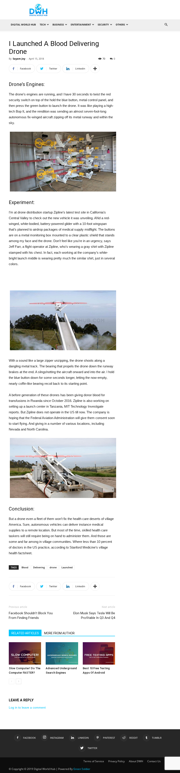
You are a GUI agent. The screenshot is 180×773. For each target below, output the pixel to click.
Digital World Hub (23, 24)
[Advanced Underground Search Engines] (62, 653)
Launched (67, 567)
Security (103, 24)
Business (58, 24)
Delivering (39, 567)
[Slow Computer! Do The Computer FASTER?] (25, 653)
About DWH (136, 761)
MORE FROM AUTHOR (59, 633)
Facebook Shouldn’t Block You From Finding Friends (31, 615)
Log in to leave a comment (27, 707)
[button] (166, 25)
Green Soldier (81, 769)
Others (120, 24)
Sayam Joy (19, 58)
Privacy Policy (116, 761)
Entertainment (81, 24)
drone (53, 567)
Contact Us (154, 761)
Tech (43, 24)
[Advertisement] (62, 279)
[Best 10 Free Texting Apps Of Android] (99, 653)
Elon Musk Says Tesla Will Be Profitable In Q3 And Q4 (94, 615)
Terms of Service (93, 761)
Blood (25, 567)
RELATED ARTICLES (25, 633)
